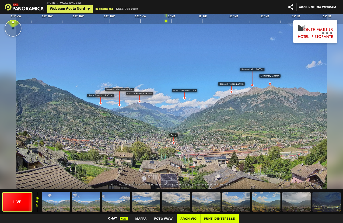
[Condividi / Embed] (290, 7)
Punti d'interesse (219, 218)
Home (51, 3)
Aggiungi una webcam (317, 7)
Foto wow (163, 218)
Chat (117, 218)
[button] (70, 9)
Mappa (141, 218)
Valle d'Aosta (70, 3)
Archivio (188, 218)
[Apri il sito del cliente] (315, 32)
